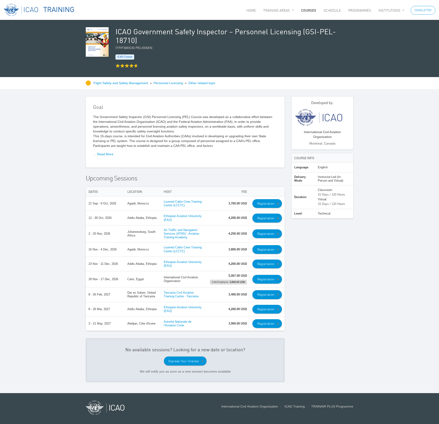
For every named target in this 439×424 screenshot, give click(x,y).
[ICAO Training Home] (39, 10)
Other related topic (201, 83)
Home (251, 10)
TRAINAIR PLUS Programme (332, 406)
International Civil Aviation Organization (249, 406)
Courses (308, 10)
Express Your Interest (184, 361)
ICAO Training (294, 406)
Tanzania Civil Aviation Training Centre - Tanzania (181, 294)
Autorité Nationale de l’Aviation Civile (177, 323)
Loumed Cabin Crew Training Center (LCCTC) (183, 203)
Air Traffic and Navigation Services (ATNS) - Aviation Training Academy (181, 233)
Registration (265, 203)
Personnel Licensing (168, 83)
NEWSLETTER (423, 10)
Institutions (389, 10)
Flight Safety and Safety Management (121, 83)
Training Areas (276, 10)
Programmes (359, 10)
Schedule (332, 10)
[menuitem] (251, 10)
